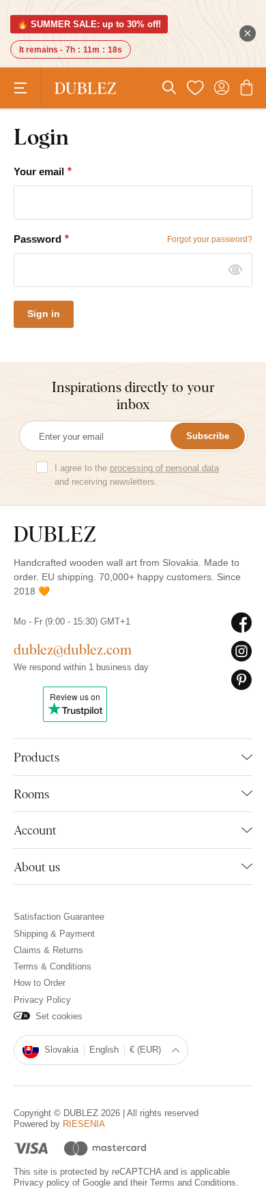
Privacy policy (42, 1182)
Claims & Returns (48, 950)
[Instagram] (241, 652)
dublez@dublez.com (73, 649)
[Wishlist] (195, 88)
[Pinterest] (241, 680)
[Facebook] (241, 623)
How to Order (39, 983)
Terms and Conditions (193, 1182)
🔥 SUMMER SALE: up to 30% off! (89, 24)
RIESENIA (84, 1124)
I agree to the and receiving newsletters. (137, 475)
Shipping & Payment (54, 934)
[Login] (221, 88)
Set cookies (59, 1016)
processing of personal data (164, 468)
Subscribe (207, 436)
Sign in (43, 313)
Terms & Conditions (52, 966)
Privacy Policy (42, 1000)
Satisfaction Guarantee (59, 917)
